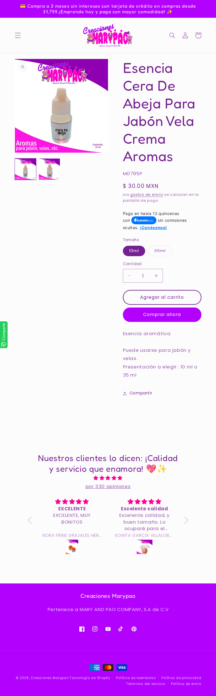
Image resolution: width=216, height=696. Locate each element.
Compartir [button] (141, 393)
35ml (163, 252)
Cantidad (132, 264)
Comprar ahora (162, 314)
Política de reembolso (136, 678)
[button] (17, 35)
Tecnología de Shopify (89, 678)
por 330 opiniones (108, 486)
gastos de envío (146, 194)
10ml (134, 251)
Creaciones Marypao (49, 678)
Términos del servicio (145, 684)
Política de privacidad (181, 678)
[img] (108, 478)
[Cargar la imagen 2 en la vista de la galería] (49, 169)
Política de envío (186, 684)
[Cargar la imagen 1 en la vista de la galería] (25, 169)
